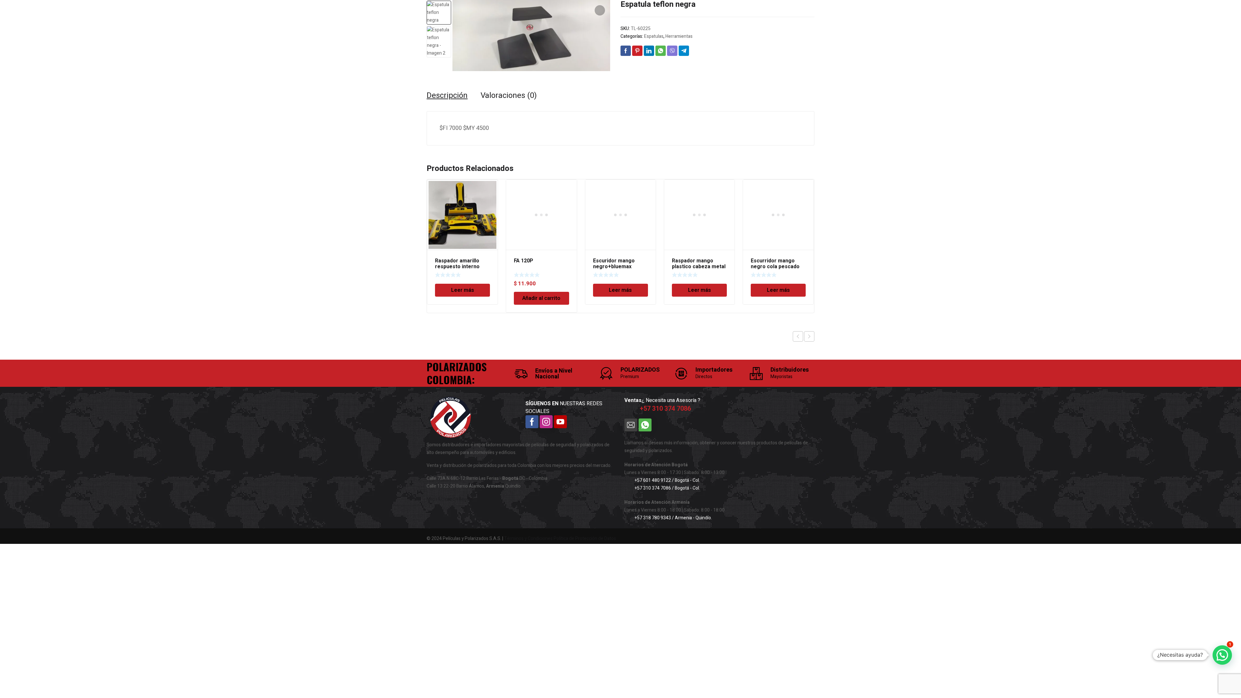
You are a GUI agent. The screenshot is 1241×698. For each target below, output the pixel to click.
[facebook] (531, 421)
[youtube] (560, 421)
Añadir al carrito (541, 298)
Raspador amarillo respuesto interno (457, 263)
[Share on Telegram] (684, 51)
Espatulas (653, 36)
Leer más (462, 290)
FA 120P (523, 261)
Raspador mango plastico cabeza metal (699, 263)
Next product (809, 336)
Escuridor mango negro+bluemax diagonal (614, 266)
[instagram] (546, 421)
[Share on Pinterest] (637, 51)
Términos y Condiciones (528, 538)
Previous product (798, 336)
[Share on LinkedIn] (649, 51)
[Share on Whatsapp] (660, 51)
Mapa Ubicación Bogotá (450, 499)
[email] (630, 424)
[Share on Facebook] (625, 51)
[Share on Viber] (672, 51)
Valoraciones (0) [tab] (509, 95)
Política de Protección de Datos (585, 538)
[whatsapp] (645, 424)
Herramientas (679, 36)
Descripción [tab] (447, 95)
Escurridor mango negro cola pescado (775, 263)
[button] (600, 10)
